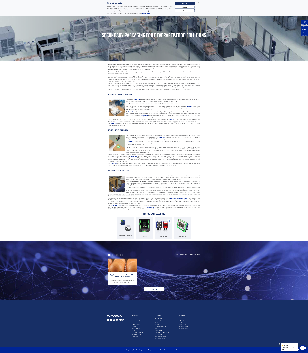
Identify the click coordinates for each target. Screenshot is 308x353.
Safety (156, 328)
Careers (134, 326)
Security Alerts (182, 324)
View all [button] (154, 289)
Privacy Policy (146, 13)
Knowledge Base (183, 322)
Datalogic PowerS (175, 198)
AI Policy (183, 350)
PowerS (113, 205)
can (182, 198)
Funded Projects (136, 328)
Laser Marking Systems (161, 326)
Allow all (184, 3)
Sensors (157, 324)
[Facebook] (111, 320)
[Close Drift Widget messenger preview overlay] (279, 344)
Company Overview (136, 320)
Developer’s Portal (183, 326)
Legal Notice (152, 350)
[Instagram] (120, 320)
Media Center (135, 336)
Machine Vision (158, 330)
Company (135, 315)
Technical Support (183, 320)
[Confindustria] (122, 320)
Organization (135, 322)
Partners (134, 330)
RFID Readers (158, 334)
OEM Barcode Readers (160, 336)
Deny (184, 10)
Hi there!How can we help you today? (288, 347)
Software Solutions (160, 338)
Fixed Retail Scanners (160, 319)
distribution (144, 115)
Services (181, 319)
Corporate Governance (137, 332)
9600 (185, 198)
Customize (185, 7)
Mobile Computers (159, 322)
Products (159, 315)
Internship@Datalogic (137, 319)
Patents (178, 350)
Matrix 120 (137, 99)
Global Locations (136, 324)
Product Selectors (183, 328)
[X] (114, 320)
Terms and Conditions (169, 350)
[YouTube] (117, 320)
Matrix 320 (162, 137)
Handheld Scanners (160, 320)
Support (182, 315)
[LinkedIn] (108, 320)
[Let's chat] (303, 348)
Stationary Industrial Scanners (162, 332)
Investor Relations (136, 334)
